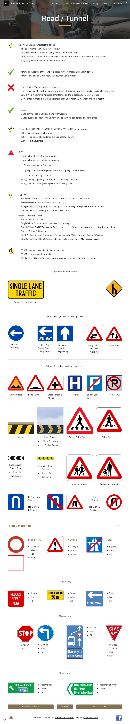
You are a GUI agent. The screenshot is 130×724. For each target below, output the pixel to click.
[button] (127, 4)
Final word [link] (117, 3)
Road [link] (85, 3)
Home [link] (55, 3)
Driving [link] (95, 3)
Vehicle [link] (76, 3)
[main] (65, 20)
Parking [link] (105, 3)
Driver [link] (67, 3)
